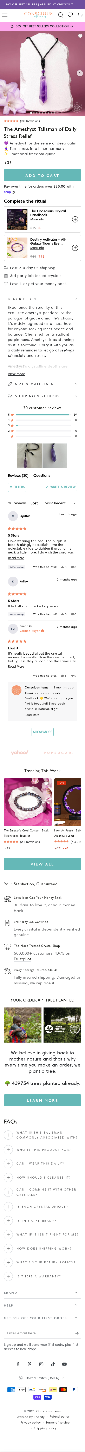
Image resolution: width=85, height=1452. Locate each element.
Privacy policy (30, 1422)
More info (37, 219)
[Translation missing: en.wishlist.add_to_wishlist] (80, 36)
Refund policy (60, 1416)
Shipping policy (45, 1428)
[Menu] (5, 15)
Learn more (42, 1100)
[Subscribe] (78, 1333)
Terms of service (58, 1422)
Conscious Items (48, 1411)
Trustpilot (22, 959)
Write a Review (63, 488)
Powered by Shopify (30, 1417)
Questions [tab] (41, 476)
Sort (35, 503)
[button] (61, 15)
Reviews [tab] (18, 476)
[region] (42, 455)
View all (42, 864)
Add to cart (42, 175)
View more (16, 374)
